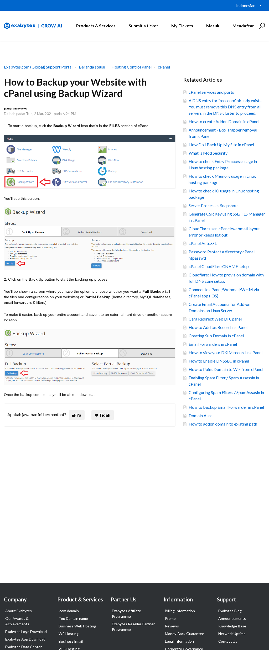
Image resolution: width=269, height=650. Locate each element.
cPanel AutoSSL (203, 243)
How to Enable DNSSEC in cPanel (219, 360)
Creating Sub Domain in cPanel (216, 335)
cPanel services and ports (211, 92)
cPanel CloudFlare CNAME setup (219, 266)
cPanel (164, 66)
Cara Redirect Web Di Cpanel (215, 318)
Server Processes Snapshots (214, 205)
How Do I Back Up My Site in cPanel (221, 144)
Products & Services (96, 25)
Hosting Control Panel (131, 66)
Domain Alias (201, 415)
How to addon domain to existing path (223, 423)
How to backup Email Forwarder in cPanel (226, 407)
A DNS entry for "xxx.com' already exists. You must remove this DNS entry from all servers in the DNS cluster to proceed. (225, 107)
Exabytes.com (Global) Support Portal (38, 66)
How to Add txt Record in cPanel (218, 327)
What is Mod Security (208, 152)
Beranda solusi (92, 66)
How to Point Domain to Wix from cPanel (226, 369)
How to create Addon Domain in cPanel (224, 121)
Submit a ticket (143, 25)
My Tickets (182, 25)
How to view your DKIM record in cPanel (225, 352)
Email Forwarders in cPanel (213, 344)
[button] (261, 25)
